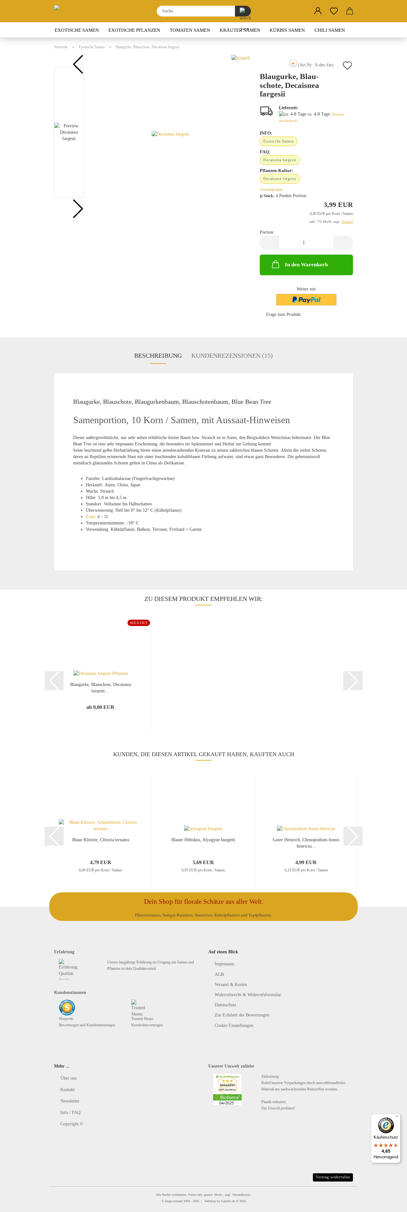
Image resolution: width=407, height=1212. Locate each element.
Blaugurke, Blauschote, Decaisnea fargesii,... (100, 687)
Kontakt (67, 1089)
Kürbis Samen (287, 30)
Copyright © (71, 1124)
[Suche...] (243, 11)
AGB (219, 974)
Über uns (68, 1078)
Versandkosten (241, 1194)
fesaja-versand (174, 1201)
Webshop (210, 1201)
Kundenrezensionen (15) (232, 355)
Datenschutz (225, 1004)
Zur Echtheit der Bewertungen (242, 1015)
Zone (90, 516)
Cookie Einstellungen (234, 1025)
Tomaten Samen (190, 30)
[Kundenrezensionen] (274, 67)
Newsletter (69, 1101)
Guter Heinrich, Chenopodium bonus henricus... (306, 842)
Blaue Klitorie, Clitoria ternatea (100, 839)
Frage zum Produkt (283, 314)
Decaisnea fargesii (279, 160)
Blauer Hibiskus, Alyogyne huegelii (203, 839)
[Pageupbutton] (389, 1202)
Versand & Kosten (231, 984)
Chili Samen (329, 30)
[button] (318, 11)
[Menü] (397, 1118)
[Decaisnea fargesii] (170, 134)
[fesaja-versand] (82, 11)
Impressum (224, 964)
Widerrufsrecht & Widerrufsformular (248, 994)
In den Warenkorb (306, 265)
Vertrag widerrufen (333, 1177)
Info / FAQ (70, 1112)
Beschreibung (158, 355)
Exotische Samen (77, 30)
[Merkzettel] (334, 11)
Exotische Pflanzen (134, 30)
